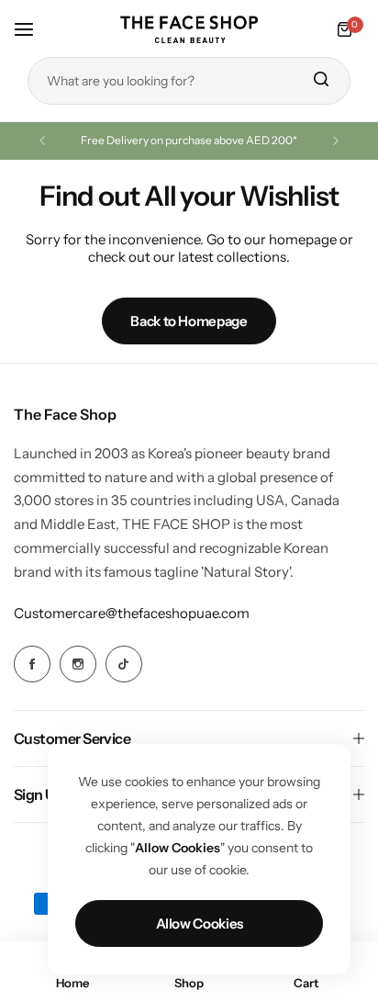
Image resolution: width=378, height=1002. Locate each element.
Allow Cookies (199, 923)
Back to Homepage (188, 321)
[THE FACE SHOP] (189, 29)
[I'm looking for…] (320, 81)
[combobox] (189, 81)
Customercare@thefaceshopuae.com (132, 613)
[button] (42, 140)
